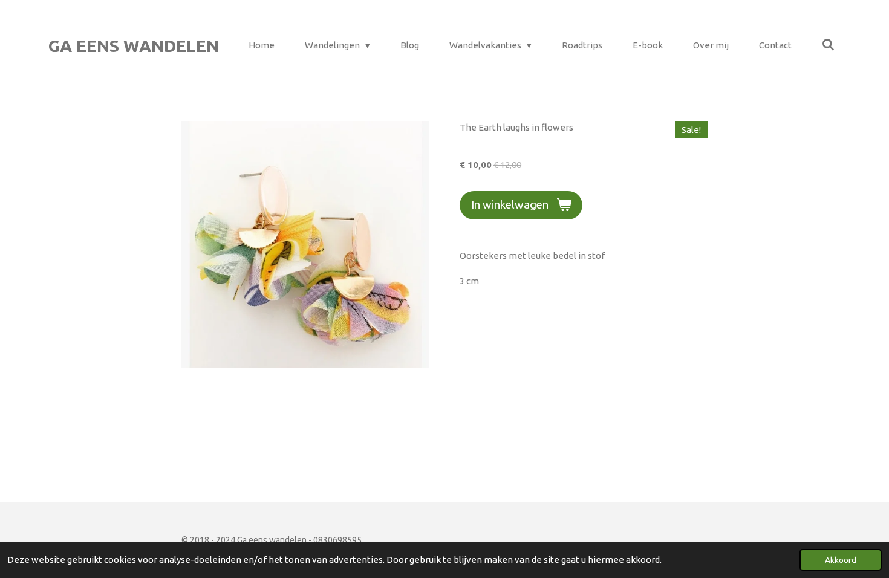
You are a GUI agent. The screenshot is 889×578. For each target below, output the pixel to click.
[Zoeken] (828, 45)
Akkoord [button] (840, 560)
